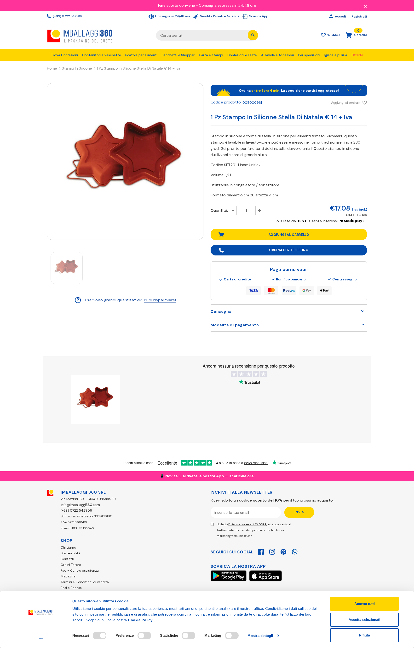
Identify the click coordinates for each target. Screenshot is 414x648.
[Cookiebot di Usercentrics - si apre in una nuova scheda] (41, 638)
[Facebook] (261, 551)
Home (52, 68)
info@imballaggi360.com (80, 505)
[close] (365, 6)
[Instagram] (272, 551)
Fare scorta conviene (176, 5)
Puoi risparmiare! (160, 299)
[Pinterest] (283, 551)
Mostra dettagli (260, 636)
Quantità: (219, 210)
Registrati (359, 16)
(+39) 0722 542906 (67, 16)
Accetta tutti (364, 604)
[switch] (144, 635)
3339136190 (103, 516)
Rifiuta (364, 635)
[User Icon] (331, 16)
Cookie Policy (140, 620)
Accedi (341, 16)
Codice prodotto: (226, 102)
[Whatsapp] (295, 551)
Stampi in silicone (77, 68)
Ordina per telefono (288, 250)
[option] (125, 161)
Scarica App (258, 16)
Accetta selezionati (364, 620)
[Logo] (98, 35)
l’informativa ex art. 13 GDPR (247, 524)
